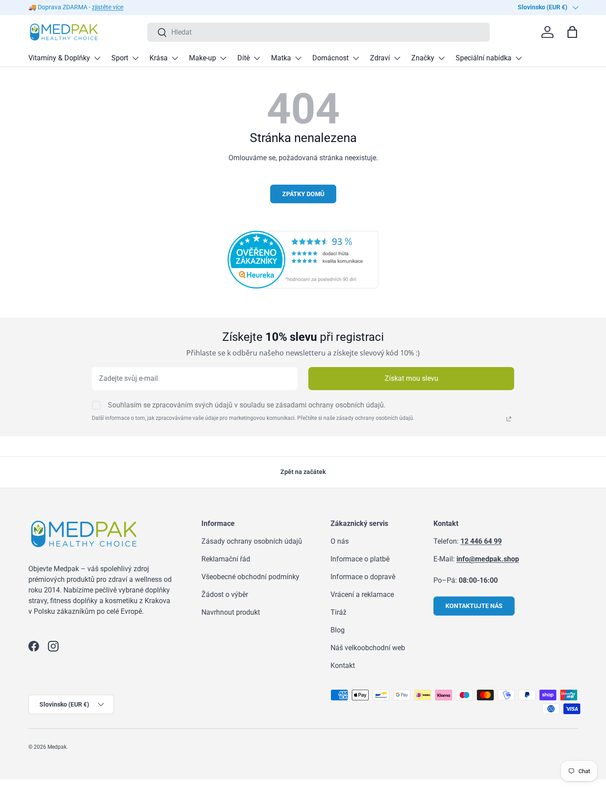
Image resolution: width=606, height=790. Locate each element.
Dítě (243, 58)
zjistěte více (107, 7)
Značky (422, 58)
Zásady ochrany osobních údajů (251, 541)
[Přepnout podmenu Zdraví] (397, 58)
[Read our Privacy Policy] (509, 419)
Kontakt (343, 665)
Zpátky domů (303, 194)
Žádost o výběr (224, 594)
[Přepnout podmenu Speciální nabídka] (518, 58)
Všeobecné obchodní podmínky (250, 577)
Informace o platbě (360, 559)
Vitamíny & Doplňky (59, 58)
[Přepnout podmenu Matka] (298, 58)
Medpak (57, 747)
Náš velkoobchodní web (368, 648)
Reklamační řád (225, 559)
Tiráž (338, 612)
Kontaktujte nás (474, 605)
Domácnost (330, 58)
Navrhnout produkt (230, 612)
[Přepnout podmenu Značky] (441, 58)
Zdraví (380, 58)
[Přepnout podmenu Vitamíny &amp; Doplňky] (97, 58)
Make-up (202, 58)
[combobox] (318, 32)
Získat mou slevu (411, 378)
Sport (119, 58)
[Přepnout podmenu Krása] (174, 58)
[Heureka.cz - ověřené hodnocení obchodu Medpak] (303, 236)
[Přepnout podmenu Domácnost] (355, 58)
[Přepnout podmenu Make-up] (223, 58)
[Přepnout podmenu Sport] (135, 58)
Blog (338, 630)
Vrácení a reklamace (362, 594)
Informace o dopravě (363, 577)
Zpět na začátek (303, 471)
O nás (340, 541)
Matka (281, 58)
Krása (159, 58)
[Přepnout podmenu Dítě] (257, 58)
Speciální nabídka (484, 58)
